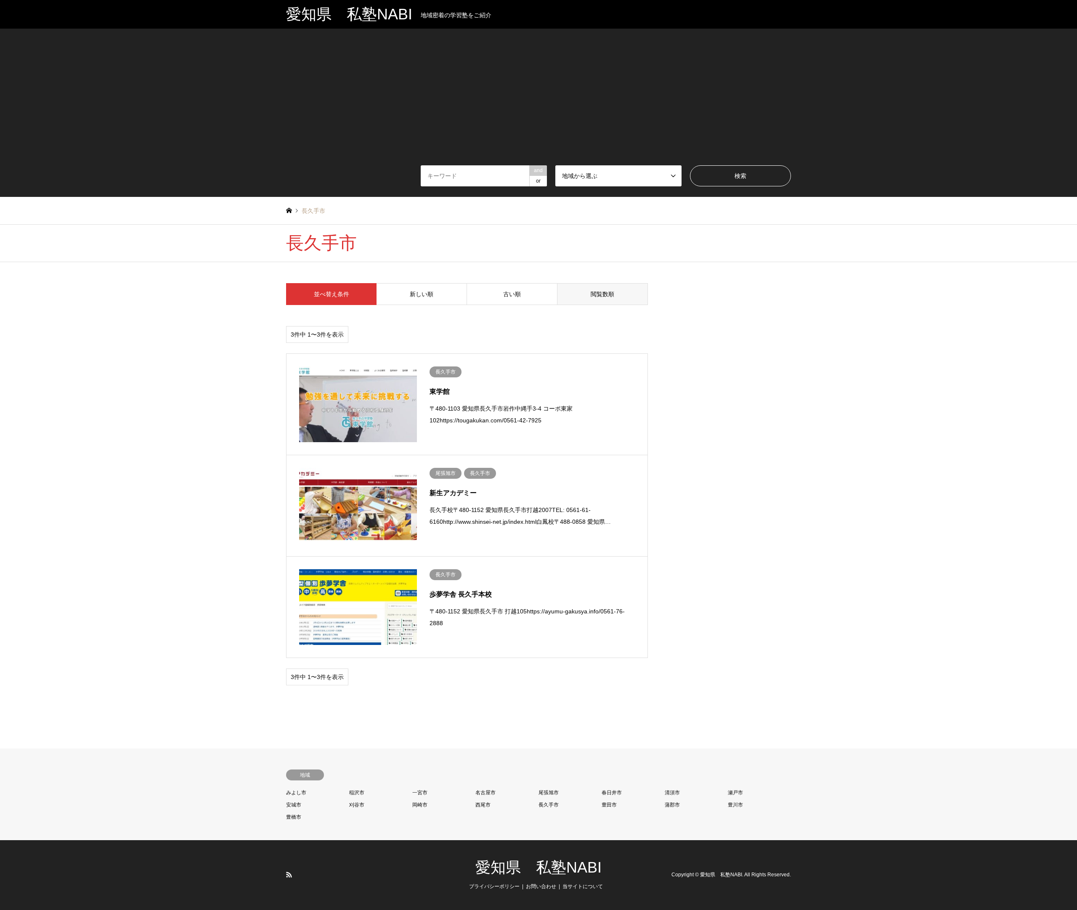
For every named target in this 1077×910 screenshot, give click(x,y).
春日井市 (612, 793)
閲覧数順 (602, 294)
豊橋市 (293, 817)
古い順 (512, 294)
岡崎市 (419, 805)
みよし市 (296, 793)
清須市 (672, 793)
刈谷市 (356, 805)
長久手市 (548, 805)
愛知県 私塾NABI (538, 867)
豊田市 (609, 805)
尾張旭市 (548, 793)
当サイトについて (582, 886)
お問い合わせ (541, 886)
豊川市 (735, 805)
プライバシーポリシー (494, 886)
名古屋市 (485, 793)
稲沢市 (356, 793)
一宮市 (419, 793)
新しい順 (421, 294)
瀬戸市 (735, 793)
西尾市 (483, 805)
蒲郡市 (672, 805)
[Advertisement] (538, 102)
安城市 (293, 805)
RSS (289, 875)
